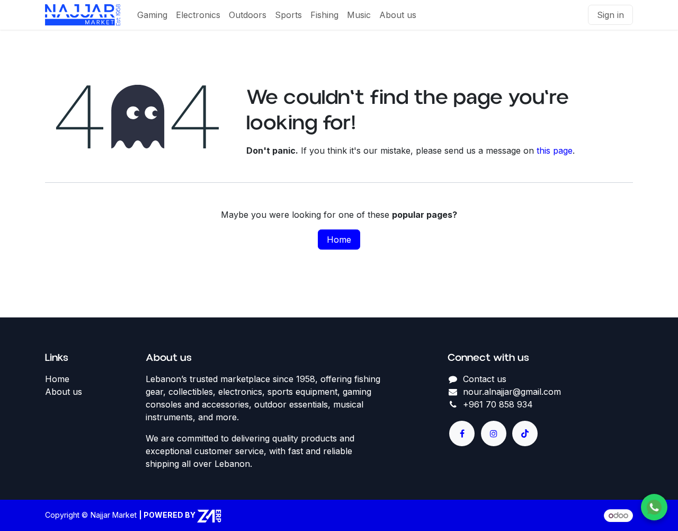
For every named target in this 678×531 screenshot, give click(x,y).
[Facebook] (462, 433)
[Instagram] (493, 433)
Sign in (610, 15)
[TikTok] (525, 433)
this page (555, 150)
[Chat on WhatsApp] (654, 507)
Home (339, 239)
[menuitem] (152, 14)
